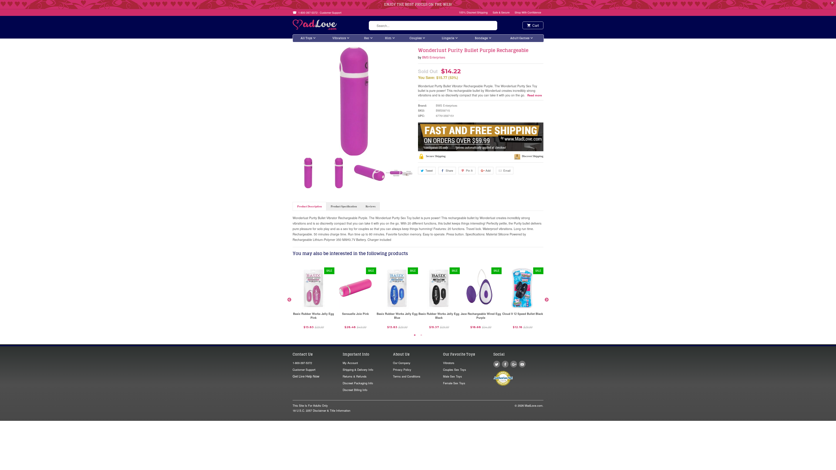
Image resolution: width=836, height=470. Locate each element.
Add (487, 170)
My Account (350, 363)
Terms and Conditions (406, 376)
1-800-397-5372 (302, 363)
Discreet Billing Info (355, 390)
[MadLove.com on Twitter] (496, 364)
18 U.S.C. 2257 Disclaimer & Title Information (321, 410)
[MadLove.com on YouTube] (522, 364)
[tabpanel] (313, 299)
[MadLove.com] (315, 28)
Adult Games (519, 38)
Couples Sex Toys (454, 370)
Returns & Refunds (355, 376)
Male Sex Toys (452, 376)
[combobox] (433, 25)
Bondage (481, 38)
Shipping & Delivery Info (358, 370)
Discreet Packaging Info (358, 383)
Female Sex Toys (454, 383)
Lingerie (448, 38)
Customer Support (304, 370)
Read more (534, 95)
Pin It (469, 170)
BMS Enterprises (433, 57)
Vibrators (339, 38)
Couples (416, 38)
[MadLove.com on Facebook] (505, 364)
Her (366, 38)
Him (388, 38)
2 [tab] (421, 335)
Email (507, 170)
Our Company (401, 363)
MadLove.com (534, 405)
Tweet (429, 170)
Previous (296, 173)
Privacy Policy (402, 370)
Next (411, 173)
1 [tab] (415, 335)
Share (449, 170)
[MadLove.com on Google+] (513, 364)
